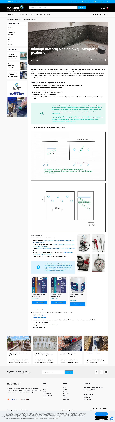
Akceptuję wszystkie (101, 414)
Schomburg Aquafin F (56, 248)
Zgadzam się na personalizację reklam (47, 418)
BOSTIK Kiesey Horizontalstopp (43, 248)
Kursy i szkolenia (47, 393)
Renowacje (10, 39)
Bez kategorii (10, 44)
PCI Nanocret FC (41, 242)
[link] (19, 343)
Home (8, 19)
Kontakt (45, 397)
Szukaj (81, 7)
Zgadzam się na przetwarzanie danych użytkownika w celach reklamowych (20, 418)
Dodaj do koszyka (40, 302)
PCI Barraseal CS (38, 246)
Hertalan (65, 391)
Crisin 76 (64, 248)
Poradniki (12, 19)
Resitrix (65, 389)
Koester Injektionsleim (68, 252)
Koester (65, 395)
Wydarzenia (10, 29)
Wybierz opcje (77, 304)
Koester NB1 (45, 246)
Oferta (44, 389)
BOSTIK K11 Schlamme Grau (59, 244)
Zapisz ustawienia (101, 417)
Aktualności (10, 27)
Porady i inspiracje (11, 32)
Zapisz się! (69, 372)
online (46, 387)
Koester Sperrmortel (59, 240)
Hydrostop (65, 393)
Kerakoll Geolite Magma (38, 254)
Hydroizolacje (10, 34)
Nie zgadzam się (101, 419)
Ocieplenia (10, 37)
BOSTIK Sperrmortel (48, 240)
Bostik (64, 387)
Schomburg (66, 399)
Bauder (65, 397)
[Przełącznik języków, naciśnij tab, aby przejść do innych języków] (107, 8)
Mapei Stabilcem (48, 254)
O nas (44, 391)
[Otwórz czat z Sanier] (112, 419)
